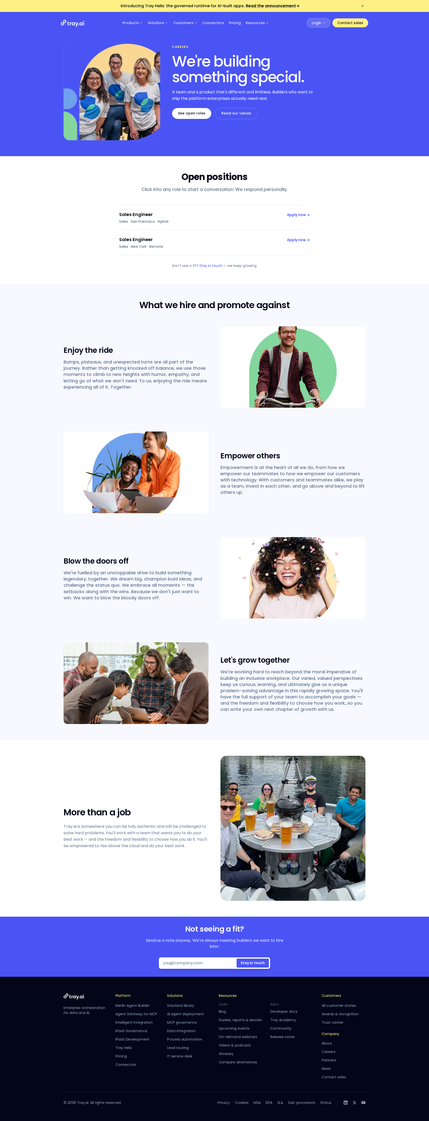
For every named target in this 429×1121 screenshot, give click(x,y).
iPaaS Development (132, 1039)
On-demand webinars (238, 1036)
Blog (222, 1011)
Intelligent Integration (134, 1022)
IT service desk (179, 1056)
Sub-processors (301, 1102)
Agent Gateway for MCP (136, 1014)
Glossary (226, 1053)
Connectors (213, 22)
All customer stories (339, 1005)
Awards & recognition (340, 1014)
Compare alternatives (238, 1062)
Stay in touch (210, 265)
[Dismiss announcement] (362, 6)
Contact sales (350, 22)
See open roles (191, 113)
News (326, 1068)
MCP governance (182, 1022)
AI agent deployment (185, 1014)
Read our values (236, 113)
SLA (280, 1102)
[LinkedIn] (346, 1103)
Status (325, 1102)
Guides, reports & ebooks (240, 1019)
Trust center (332, 1022)
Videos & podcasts (235, 1045)
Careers (328, 1051)
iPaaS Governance (131, 1030)
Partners (329, 1060)
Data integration (181, 1030)
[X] (355, 1103)
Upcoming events (234, 1028)
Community (280, 1028)
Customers (183, 22)
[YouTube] (363, 1103)
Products (130, 22)
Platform (123, 995)
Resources (255, 22)
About (327, 1043)
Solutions (156, 22)
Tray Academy (283, 1019)
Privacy (223, 1102)
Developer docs (283, 1011)
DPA (269, 1102)
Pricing (235, 22)
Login (316, 22)
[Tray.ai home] (73, 23)
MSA (257, 1102)
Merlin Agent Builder (132, 1005)
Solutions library (180, 1005)
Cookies (242, 1102)
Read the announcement (273, 6)
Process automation (184, 1039)
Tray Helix (123, 1047)
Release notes (282, 1036)
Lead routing (178, 1047)
